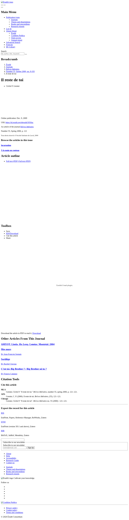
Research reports (17, 26)
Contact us (10, 463)
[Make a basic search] (26, 54)
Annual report (16, 40)
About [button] (8, 31)
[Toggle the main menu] (2, 7)
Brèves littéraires (12, 69)
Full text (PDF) (12, 161)
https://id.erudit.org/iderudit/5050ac (19, 122)
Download (36, 333)
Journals (14, 20)
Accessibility (11, 458)
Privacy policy (12, 508)
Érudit (13, 33)
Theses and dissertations (20, 22)
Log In (8, 29)
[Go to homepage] (7, 2)
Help (8, 456)
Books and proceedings (20, 24)
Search (3, 51)
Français (9, 45)
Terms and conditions (14, 512)
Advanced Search (13, 42)
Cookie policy (11, 510)
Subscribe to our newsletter (14, 445)
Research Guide (12, 460)
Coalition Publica (18, 35)
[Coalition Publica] (9, 502)
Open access (16, 38)
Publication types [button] (13, 17)
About (14, 31)
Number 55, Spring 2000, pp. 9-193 (20, 71)
